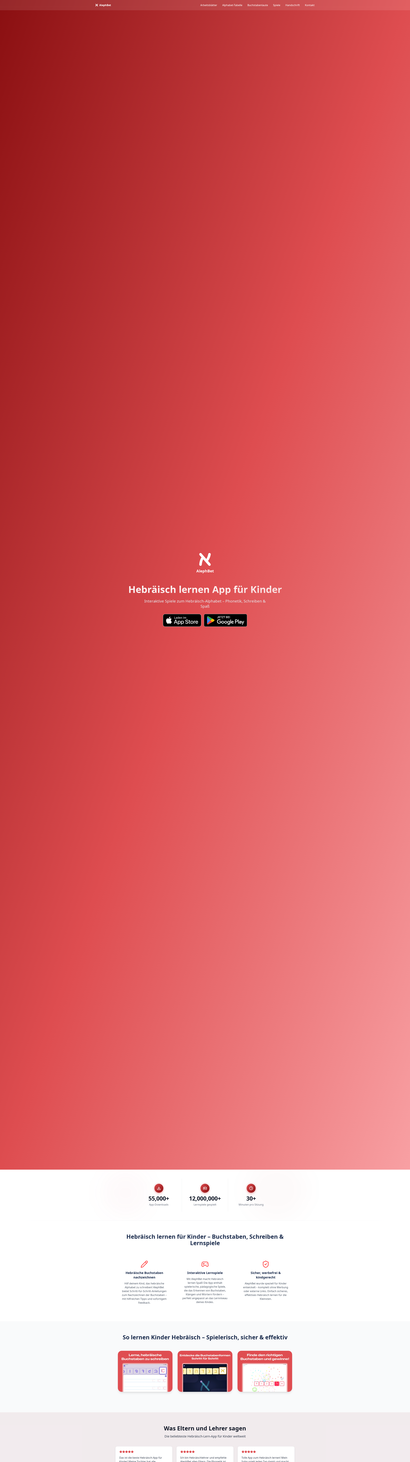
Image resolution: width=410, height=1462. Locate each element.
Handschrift (292, 5)
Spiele (276, 5)
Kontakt (310, 5)
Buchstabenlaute (257, 5)
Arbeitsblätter (208, 5)
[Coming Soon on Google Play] (225, 620)
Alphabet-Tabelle (232, 5)
